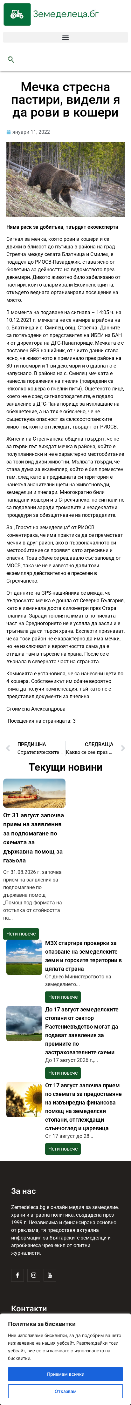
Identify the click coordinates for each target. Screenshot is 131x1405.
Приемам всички (65, 1374)
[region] (65, 1359)
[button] (65, 37)
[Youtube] (50, 1275)
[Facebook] (17, 1275)
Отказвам (66, 1391)
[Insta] (33, 1275)
